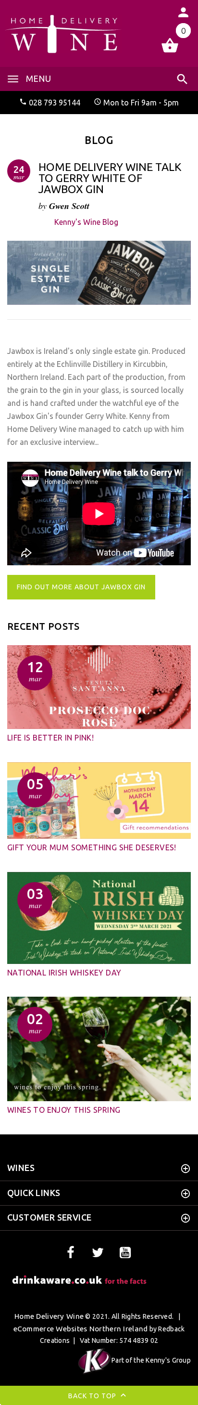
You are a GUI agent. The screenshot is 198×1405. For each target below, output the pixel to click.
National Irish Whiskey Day (64, 972)
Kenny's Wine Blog (86, 222)
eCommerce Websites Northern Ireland (80, 1329)
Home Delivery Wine (49, 1316)
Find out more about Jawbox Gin (81, 587)
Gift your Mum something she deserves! (91, 847)
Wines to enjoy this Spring (63, 1110)
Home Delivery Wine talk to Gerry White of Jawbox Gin (110, 178)
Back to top (93, 1396)
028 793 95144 (54, 102)
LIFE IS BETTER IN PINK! (50, 737)
